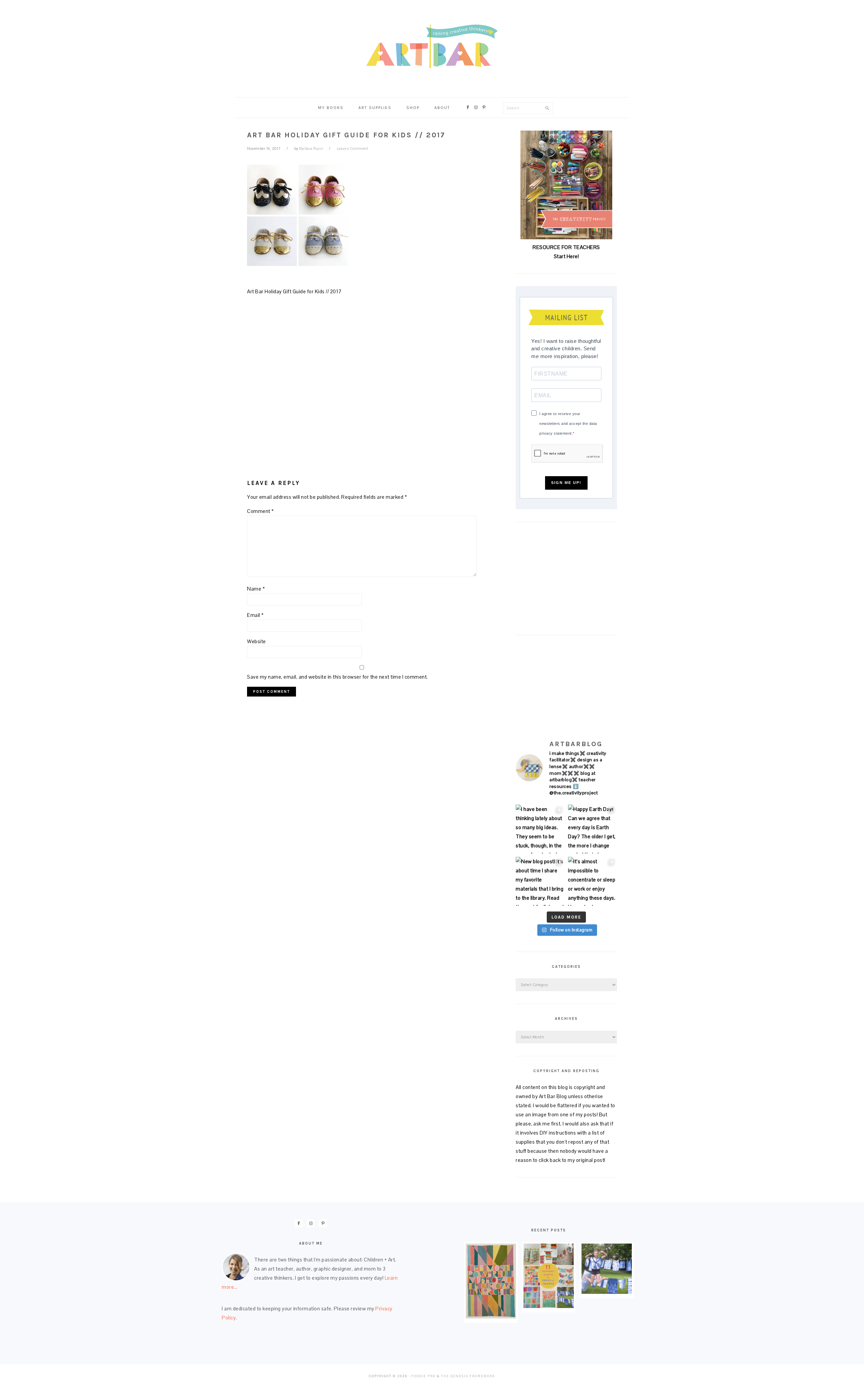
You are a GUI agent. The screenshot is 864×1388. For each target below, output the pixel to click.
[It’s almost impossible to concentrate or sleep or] (592, 881)
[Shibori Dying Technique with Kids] (607, 1292)
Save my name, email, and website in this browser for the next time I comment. (337, 677)
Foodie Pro (423, 1376)
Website (256, 641)
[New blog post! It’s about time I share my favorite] (540, 881)
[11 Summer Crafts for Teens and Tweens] (548, 1306)
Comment (260, 511)
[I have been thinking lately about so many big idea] (540, 829)
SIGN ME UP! (566, 483)
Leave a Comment (353, 148)
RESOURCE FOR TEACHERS (566, 247)
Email (255, 615)
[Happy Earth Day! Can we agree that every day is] (592, 829)
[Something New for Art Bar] (491, 1316)
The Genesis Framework (468, 1376)
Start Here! (566, 256)
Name (256, 589)
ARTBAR (432, 46)
